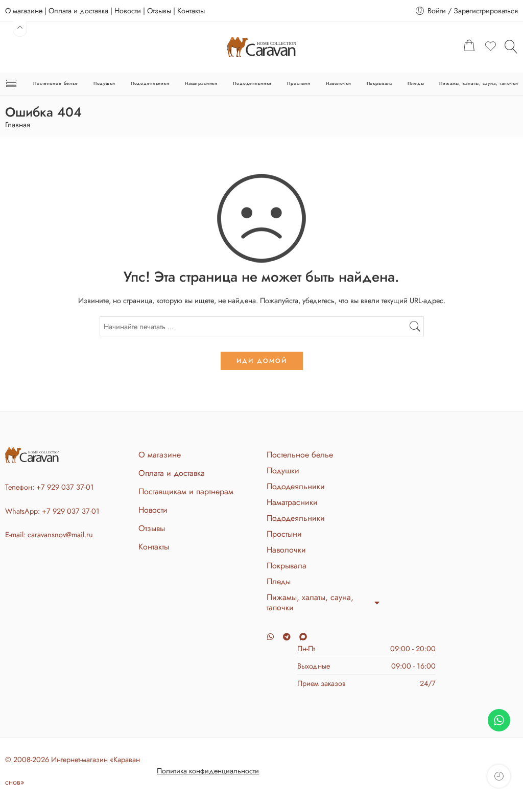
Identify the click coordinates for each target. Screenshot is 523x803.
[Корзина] (469, 47)
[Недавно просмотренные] (498, 776)
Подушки (104, 83)
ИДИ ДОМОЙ (261, 360)
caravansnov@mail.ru (60, 534)
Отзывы (159, 10)
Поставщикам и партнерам (185, 491)
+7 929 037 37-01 (65, 486)
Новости (127, 10)
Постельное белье (55, 83)
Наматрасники (201, 83)
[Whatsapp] (270, 636)
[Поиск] (511, 46)
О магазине (23, 10)
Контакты (191, 10)
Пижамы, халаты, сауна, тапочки (478, 83)
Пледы (416, 83)
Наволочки (338, 83)
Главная (17, 125)
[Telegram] (287, 636)
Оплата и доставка (78, 10)
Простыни (299, 83)
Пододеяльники (150, 83)
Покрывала (380, 83)
